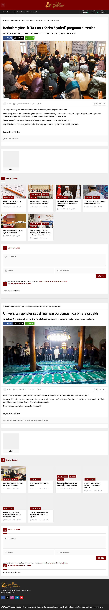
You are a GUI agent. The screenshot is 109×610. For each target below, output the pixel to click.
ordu (6, 138)
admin (9, 104)
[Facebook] (3, 597)
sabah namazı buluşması (28, 420)
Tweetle (20, 38)
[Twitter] (7, 597)
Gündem (45, 194)
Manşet (33, 197)
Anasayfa (6, 20)
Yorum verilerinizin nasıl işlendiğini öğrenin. (53, 281)
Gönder (31, 38)
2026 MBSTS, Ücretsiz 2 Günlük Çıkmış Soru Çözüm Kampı (37, 12)
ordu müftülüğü (13, 138)
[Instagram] (12, 597)
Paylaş (9, 38)
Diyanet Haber (15, 20)
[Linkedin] (17, 597)
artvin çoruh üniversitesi (12, 420)
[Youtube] (21, 597)
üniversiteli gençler (42, 420)
